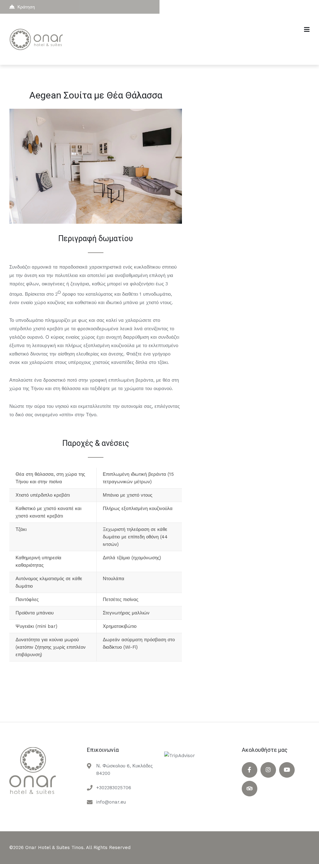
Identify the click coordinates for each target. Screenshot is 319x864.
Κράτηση (26, 6)
